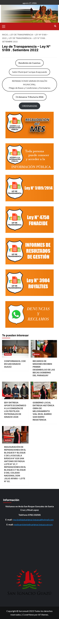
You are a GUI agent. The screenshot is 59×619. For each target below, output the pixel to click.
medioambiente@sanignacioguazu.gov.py (33, 524)
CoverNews (28, 614)
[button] (5, 26)
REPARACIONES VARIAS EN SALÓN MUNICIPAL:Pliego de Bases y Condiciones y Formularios (29, 84)
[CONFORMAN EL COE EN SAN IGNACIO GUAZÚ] (15, 348)
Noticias (8, 354)
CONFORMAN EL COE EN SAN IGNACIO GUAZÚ (15, 364)
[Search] (55, 26)
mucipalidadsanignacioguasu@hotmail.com (33, 519)
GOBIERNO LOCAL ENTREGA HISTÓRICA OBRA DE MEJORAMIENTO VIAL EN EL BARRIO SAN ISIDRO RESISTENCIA (43, 411)
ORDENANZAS (29, 106)
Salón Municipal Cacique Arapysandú (29, 72)
